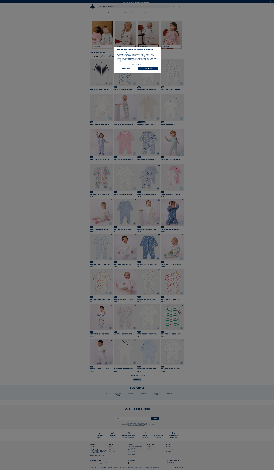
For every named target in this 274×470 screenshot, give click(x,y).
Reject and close (126, 68)
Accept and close (148, 68)
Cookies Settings (137, 64)
